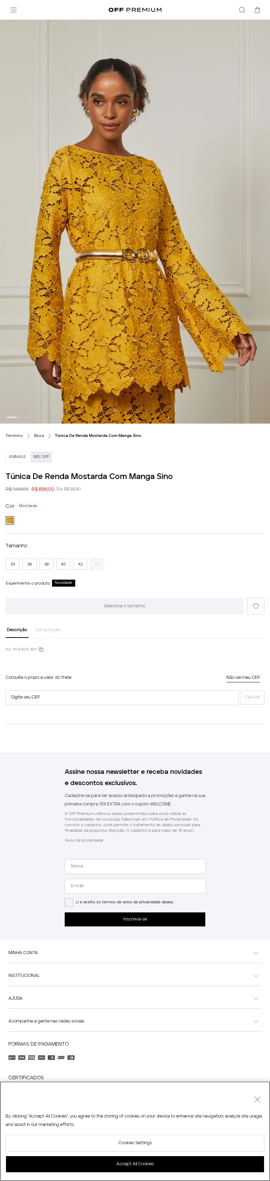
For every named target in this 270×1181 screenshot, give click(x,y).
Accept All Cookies (135, 1164)
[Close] (257, 1100)
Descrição (17, 630)
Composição (48, 630)
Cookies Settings (135, 1143)
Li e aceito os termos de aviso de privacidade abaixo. (125, 902)
